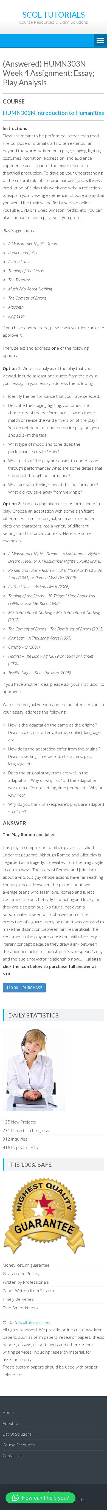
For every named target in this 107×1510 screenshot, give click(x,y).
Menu (100, 40)
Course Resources (19, 1445)
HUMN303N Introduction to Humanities (53, 112)
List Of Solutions (17, 1434)
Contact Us (12, 1455)
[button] (40, 1497)
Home (8, 1412)
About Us (11, 1423)
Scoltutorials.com (34, 1322)
